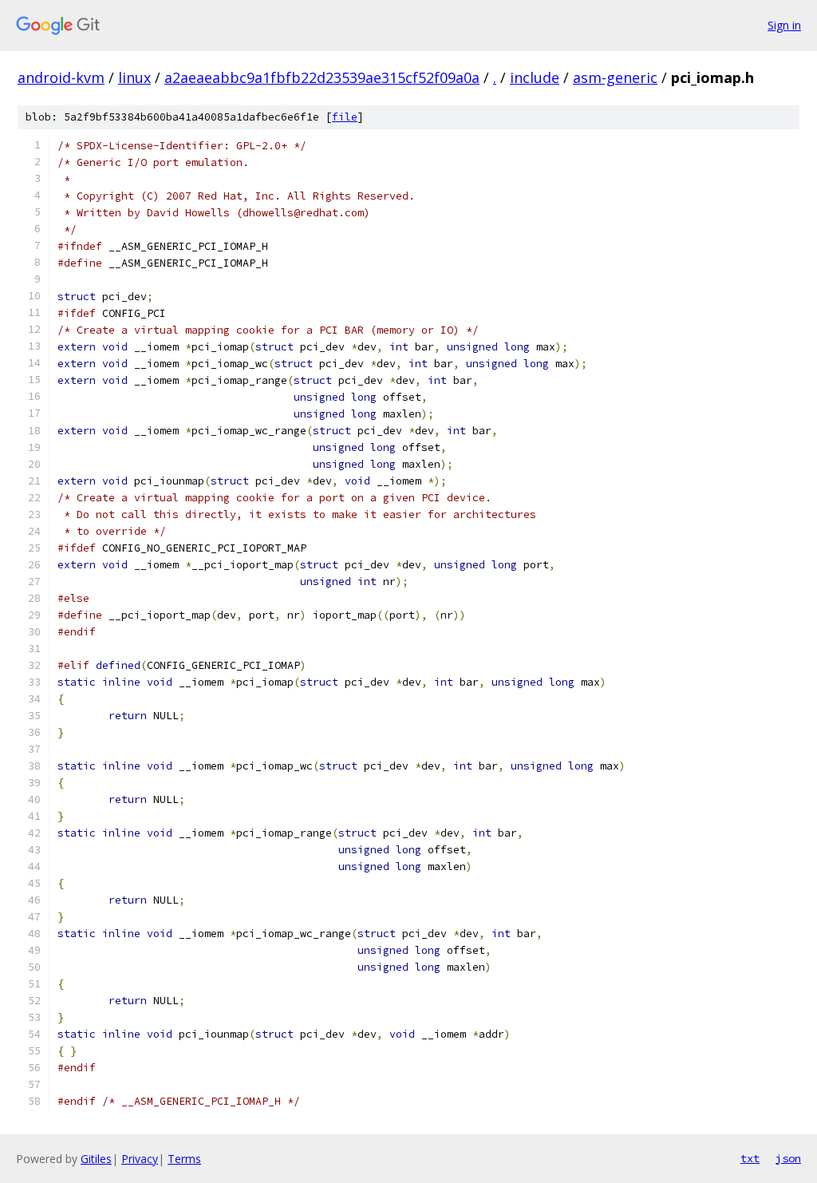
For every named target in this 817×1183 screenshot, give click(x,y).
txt (750, 1158)
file (344, 117)
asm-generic (615, 77)
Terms (184, 1158)
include (534, 77)
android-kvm (61, 77)
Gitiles (96, 1158)
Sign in (784, 25)
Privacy (139, 1158)
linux (134, 77)
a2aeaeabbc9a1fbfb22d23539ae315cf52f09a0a (322, 77)
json (788, 1158)
